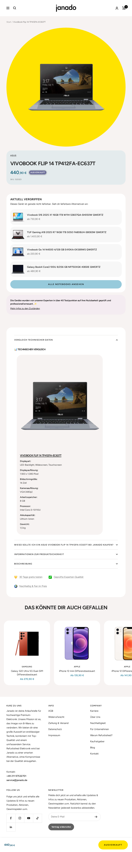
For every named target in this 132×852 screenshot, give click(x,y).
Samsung (27, 667)
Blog (92, 747)
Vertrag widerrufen (61, 827)
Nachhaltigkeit (98, 723)
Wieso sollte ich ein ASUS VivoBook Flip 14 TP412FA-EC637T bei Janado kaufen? (63, 545)
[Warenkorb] (124, 8)
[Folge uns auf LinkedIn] (10, 827)
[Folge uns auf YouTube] (28, 818)
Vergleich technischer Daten (33, 340)
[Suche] (14, 8)
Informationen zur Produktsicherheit (39, 554)
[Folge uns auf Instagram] (19, 818)
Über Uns (95, 717)
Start (8, 22)
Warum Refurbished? (101, 735)
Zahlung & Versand (58, 723)
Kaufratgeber (97, 741)
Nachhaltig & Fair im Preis (33, 586)
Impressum (54, 735)
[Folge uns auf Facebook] (10, 818)
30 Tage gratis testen (30, 577)
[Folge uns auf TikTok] (37, 818)
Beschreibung (23, 564)
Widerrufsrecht (56, 717)
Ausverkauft (113, 845)
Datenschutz (55, 729)
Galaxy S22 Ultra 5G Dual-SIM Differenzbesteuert (27, 673)
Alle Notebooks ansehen (66, 284)
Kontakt (94, 753)
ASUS (13, 155)
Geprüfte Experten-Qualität (69, 577)
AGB (50, 710)
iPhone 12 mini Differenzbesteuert (77, 671)
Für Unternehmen (99, 729)
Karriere (94, 710)
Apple (77, 667)
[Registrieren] (96, 817)
